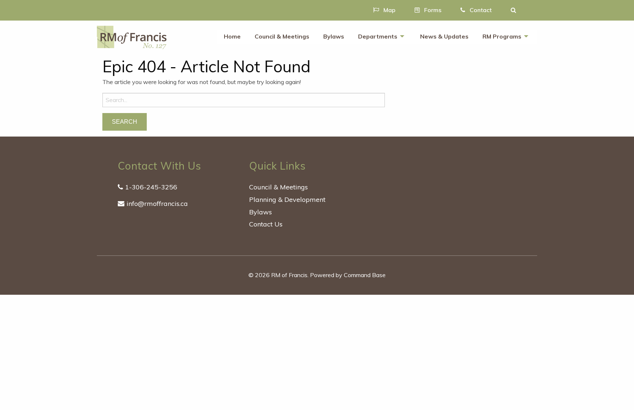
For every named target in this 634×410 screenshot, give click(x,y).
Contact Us (266, 224)
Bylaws (333, 36)
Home (232, 36)
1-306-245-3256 (151, 187)
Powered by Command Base (348, 275)
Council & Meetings (282, 36)
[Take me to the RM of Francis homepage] (132, 36)
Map (389, 10)
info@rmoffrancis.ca (157, 203)
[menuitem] (232, 37)
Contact (480, 10)
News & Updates (444, 36)
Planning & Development (287, 199)
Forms (432, 10)
